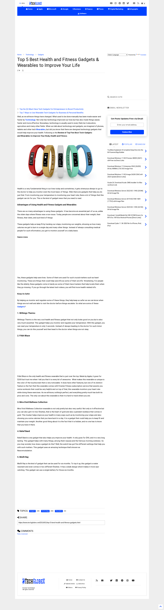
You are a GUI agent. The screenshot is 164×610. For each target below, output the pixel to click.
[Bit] (111, 3)
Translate (143, 55)
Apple (40, 9)
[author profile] (23, 70)
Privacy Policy (81, 587)
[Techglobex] (138, 3)
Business (77, 9)
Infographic (133, 9)
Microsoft (52, 9)
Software (82, 13)
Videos (70, 587)
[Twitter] (128, 3)
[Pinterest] (120, 3)
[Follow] (134, 3)
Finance (89, 9)
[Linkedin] (124, 3)
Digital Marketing (116, 9)
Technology (30, 55)
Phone (100, 9)
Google (65, 9)
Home (30, 9)
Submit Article (70, 584)
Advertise (81, 584)
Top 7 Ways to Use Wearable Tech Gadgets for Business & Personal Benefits (51, 113)
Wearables (40, 129)
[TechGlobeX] (35, 4)
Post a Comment (22, 534)
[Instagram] (116, 3)
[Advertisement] (82, 34)
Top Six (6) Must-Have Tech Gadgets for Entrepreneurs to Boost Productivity (51, 109)
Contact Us (81, 580)
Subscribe (127, 132)
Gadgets (41, 55)
